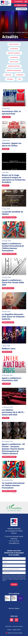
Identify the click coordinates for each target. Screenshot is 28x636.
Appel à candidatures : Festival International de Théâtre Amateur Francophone (13, 247)
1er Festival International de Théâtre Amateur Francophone (13, 485)
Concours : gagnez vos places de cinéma (11, 144)
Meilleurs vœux (8, 348)
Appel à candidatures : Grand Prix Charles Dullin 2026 (13, 282)
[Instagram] (16, 620)
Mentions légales (14, 608)
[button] (25, 1)
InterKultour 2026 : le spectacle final (11, 112)
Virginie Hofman (17, 629)
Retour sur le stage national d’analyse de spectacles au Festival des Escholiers (13, 178)
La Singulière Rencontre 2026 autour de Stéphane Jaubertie (13, 316)
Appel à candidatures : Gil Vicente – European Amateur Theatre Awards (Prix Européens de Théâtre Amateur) (13, 449)
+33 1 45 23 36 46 (14, 541)
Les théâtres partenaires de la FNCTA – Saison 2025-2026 (13, 412)
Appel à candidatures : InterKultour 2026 (12, 379)
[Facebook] (11, 620)
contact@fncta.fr (14, 543)
